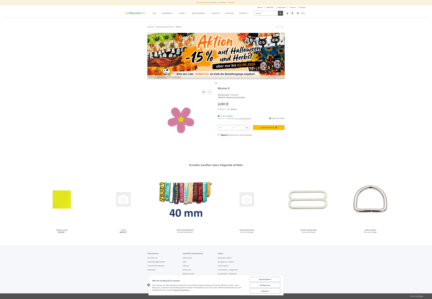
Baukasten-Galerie (225, 258)
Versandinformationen (155, 266)
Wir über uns (152, 258)
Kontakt (302, 7)
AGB (184, 262)
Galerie (260, 7)
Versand (234, 109)
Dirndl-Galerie (223, 266)
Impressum (187, 270)
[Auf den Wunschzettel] (209, 92)
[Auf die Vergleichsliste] (203, 92)
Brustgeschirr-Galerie (226, 262)
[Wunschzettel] (292, 13)
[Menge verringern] (220, 127)
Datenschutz (187, 258)
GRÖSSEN (269, 7)
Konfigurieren (265, 285)
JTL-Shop (420, 296)
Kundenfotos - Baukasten (227, 274)
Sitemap (186, 266)
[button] (287, 13)
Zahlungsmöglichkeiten (156, 262)
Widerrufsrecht (188, 274)
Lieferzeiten (281, 7)
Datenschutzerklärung (181, 290)
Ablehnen (265, 291)
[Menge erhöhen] (246, 127)
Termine (293, 7)
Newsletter (151, 270)
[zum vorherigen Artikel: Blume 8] (277, 26)
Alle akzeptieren (265, 279)
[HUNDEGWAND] (135, 13)
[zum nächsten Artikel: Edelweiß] (282, 26)
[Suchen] (280, 13)
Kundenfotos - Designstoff (227, 270)
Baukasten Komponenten (235, 97)
